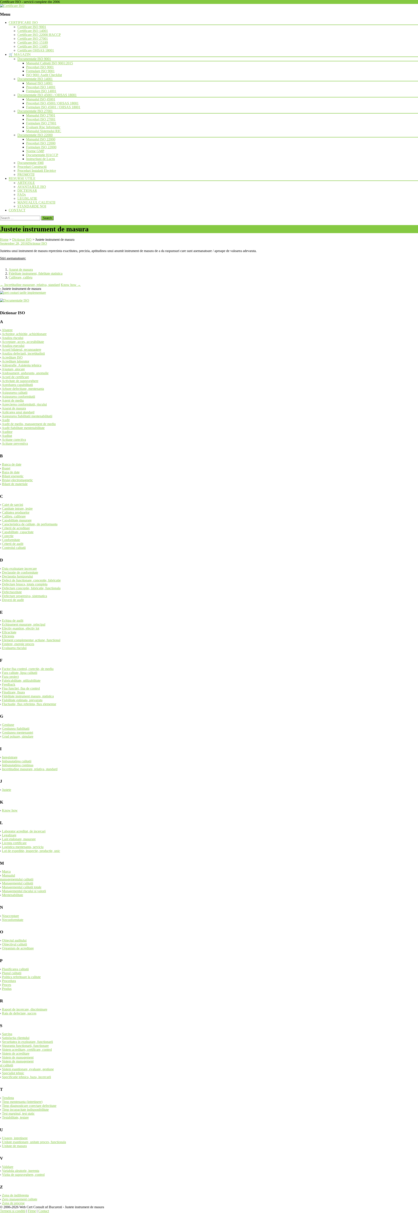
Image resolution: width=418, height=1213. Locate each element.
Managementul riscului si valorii (24, 891)
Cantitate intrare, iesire (17, 508)
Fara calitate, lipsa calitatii (19, 673)
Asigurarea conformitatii (18, 396)
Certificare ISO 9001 (31, 27)
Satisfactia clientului (15, 1038)
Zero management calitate (19, 1199)
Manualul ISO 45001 (40, 99)
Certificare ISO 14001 (32, 31)
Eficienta (8, 636)
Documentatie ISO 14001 (35, 79)
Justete (6, 790)
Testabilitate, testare (15, 1117)
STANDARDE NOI (31, 206)
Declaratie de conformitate (20, 572)
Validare (7, 1167)
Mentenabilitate (12, 895)
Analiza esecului (13, 346)
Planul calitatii (11, 973)
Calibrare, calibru (20, 277)
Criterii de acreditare (16, 528)
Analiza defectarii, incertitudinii (23, 353)
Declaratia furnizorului (17, 576)
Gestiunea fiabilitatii (15, 728)
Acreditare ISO (12, 357)
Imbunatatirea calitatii (16, 761)
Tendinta (8, 1098)
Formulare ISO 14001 (41, 91)
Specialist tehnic (13, 1073)
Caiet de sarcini (12, 504)
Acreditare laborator (15, 361)
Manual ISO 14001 (39, 83)
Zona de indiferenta (15, 1195)
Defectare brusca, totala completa (24, 584)
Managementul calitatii (17, 883)
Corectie (7, 536)
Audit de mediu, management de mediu (29, 424)
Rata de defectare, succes (19, 1013)
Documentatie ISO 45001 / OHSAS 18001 (47, 95)
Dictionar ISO (37, 243)
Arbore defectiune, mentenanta (23, 389)
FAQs (21, 194)
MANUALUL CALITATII (36, 202)
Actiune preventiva (15, 443)
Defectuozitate (12, 592)
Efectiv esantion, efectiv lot (20, 628)
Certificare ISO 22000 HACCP (39, 35)
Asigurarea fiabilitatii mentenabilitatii (27, 416)
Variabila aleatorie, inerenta (20, 1171)
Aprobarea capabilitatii (17, 385)
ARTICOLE (26, 183)
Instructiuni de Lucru (40, 159)
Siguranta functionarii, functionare (25, 1046)
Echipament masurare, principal (23, 624)
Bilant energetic (13, 476)
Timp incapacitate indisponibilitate (25, 1109)
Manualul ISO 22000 (40, 139)
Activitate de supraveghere (20, 381)
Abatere (7, 330)
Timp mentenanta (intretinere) (22, 1102)
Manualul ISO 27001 (40, 115)
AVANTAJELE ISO (31, 187)
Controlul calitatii (14, 548)
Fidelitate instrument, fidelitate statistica (35, 273)
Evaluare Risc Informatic (43, 127)
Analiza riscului (12, 338)
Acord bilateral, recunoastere (21, 349)
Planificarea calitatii (15, 969)
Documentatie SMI (30, 163)
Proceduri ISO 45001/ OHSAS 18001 (52, 103)
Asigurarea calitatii (14, 392)
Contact (43, 1211)
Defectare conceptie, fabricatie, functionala (31, 588)
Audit (6, 420)
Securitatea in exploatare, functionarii (27, 1042)
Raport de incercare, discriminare (24, 1009)
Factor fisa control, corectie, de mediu (28, 669)
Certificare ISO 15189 (32, 42)
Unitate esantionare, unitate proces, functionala (34, 1142)
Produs (7, 989)
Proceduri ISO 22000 (41, 143)
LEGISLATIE (27, 198)
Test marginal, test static (18, 1113)
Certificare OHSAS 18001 (35, 50)
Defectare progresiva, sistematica (24, 596)
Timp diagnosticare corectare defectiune (29, 1106)
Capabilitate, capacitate (18, 532)
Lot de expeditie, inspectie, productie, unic (31, 851)
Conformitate (11, 540)
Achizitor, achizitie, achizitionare (24, 334)
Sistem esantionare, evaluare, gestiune (28, 1069)
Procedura (9, 981)
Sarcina (7, 1034)
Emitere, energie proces (18, 644)
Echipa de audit (12, 620)
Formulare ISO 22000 (41, 147)
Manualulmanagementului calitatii (16, 877)
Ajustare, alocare (13, 369)
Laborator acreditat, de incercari (24, 831)
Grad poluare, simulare (17, 736)
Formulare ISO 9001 (40, 71)
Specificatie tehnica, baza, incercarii (26, 1077)
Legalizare (9, 835)
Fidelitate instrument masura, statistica (28, 696)
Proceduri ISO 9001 (40, 67)
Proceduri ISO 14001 (41, 87)
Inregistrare (9, 757)
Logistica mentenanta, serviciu (23, 847)
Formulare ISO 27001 (41, 123)
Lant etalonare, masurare (19, 839)
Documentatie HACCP (42, 155)
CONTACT (17, 210)
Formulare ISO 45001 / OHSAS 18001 (53, 107)
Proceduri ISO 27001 (41, 119)
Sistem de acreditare (15, 1053)
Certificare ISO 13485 (32, 46)
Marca (6, 871)
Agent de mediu (13, 400)
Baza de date (11, 472)
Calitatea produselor (15, 512)
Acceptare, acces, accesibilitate (23, 342)
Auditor (7, 432)
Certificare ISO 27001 (32, 38)
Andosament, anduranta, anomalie (25, 373)
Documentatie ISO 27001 (35, 111)
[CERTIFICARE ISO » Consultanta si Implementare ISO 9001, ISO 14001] (12, 6)
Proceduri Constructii (32, 167)
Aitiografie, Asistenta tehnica (21, 365)
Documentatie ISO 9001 (34, 59)
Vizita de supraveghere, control (23, 1174)
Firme (32, 1211)
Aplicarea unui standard (18, 412)
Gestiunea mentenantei (17, 732)
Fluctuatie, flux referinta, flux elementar (29, 704)
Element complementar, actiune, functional (31, 640)
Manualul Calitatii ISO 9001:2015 (49, 63)
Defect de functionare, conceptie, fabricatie (31, 580)
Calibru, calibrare (14, 516)
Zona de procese (13, 1203)
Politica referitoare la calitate (21, 977)
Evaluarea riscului (14, 648)
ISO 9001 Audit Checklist (44, 75)
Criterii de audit (12, 544)
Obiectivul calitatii (14, 944)
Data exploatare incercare (19, 568)
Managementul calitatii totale (21, 887)
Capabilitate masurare (17, 520)
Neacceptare (10, 916)
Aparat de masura (21, 269)
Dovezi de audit (13, 600)
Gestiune (8, 725)
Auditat (7, 436)
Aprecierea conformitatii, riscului (24, 404)
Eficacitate (9, 632)
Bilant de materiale (15, 484)
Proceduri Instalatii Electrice (36, 170)
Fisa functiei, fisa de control (21, 688)
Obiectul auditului (14, 940)
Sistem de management (18, 1057)
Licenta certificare (14, 843)
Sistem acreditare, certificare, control (27, 1049)
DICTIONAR (27, 190)
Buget (6, 468)
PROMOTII (25, 174)
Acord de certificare (15, 377)
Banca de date (11, 464)
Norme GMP (35, 151)
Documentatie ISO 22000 (35, 135)
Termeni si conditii (12, 1211)
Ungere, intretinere (15, 1138)
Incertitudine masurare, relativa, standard (30, 285)
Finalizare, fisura (13, 692)
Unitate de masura (14, 1146)
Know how (71, 285)
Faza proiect (10, 676)
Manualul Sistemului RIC (43, 131)
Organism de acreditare (18, 948)
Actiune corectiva (14, 439)
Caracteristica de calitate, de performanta (29, 524)
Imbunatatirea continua (17, 765)
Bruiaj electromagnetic (17, 480)
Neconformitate (12, 920)
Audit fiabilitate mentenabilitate (23, 428)
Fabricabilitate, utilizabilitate (21, 680)
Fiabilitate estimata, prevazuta (22, 700)
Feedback (8, 684)
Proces (6, 985)
